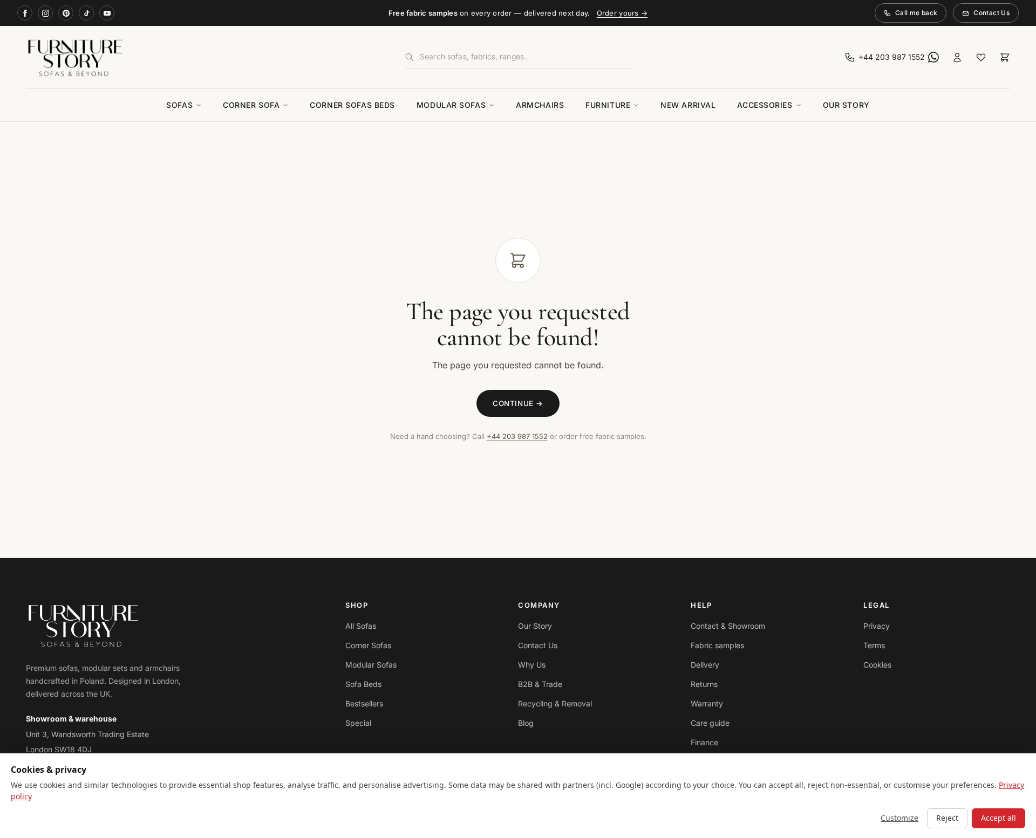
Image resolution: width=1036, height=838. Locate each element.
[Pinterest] (65, 12)
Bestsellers (364, 703)
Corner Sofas (368, 645)
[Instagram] (45, 12)
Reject (947, 818)
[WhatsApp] (933, 57)
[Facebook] (24, 12)
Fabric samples (717, 645)
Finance (704, 742)
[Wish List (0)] (981, 57)
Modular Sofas (451, 104)
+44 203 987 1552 (517, 436)
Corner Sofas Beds (352, 104)
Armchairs (540, 104)
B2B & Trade (540, 684)
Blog (526, 722)
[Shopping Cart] (1004, 57)
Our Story (846, 104)
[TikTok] (86, 12)
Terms (874, 645)
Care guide (710, 722)
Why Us (532, 664)
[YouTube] (106, 12)
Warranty (707, 703)
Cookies (877, 664)
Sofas (179, 104)
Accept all (998, 818)
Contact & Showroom (728, 625)
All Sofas (360, 625)
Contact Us (991, 13)
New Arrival (687, 104)
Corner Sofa (251, 104)
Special (358, 722)
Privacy (876, 625)
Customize (899, 818)
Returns (704, 684)
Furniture (607, 104)
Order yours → (622, 13)
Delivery (705, 664)
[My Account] (957, 57)
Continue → (518, 403)
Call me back (916, 13)
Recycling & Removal (555, 703)
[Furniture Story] (184, 57)
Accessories (764, 104)
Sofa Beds (363, 684)
